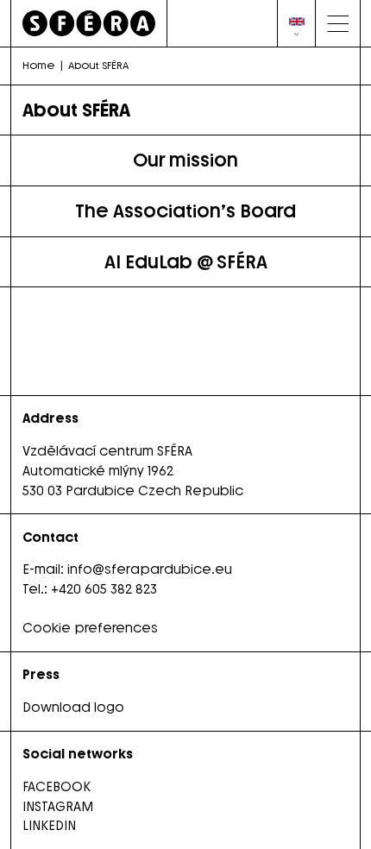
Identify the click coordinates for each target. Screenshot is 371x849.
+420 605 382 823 (104, 589)
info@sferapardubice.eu (149, 569)
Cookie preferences (90, 628)
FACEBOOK (56, 787)
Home (38, 65)
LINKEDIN (49, 825)
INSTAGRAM (57, 806)
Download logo (73, 707)
